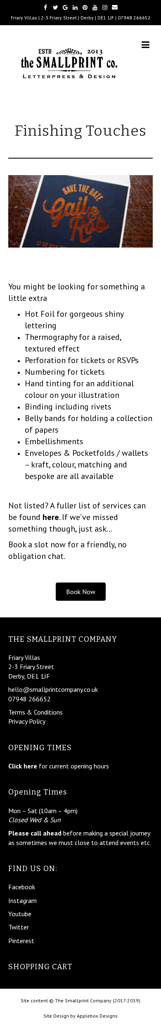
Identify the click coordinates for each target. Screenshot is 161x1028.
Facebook (21, 887)
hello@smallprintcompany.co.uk (53, 689)
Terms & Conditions (35, 712)
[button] (81, 592)
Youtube (19, 914)
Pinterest (21, 941)
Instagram (22, 900)
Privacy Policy (26, 721)
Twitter (18, 927)
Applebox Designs (97, 1016)
